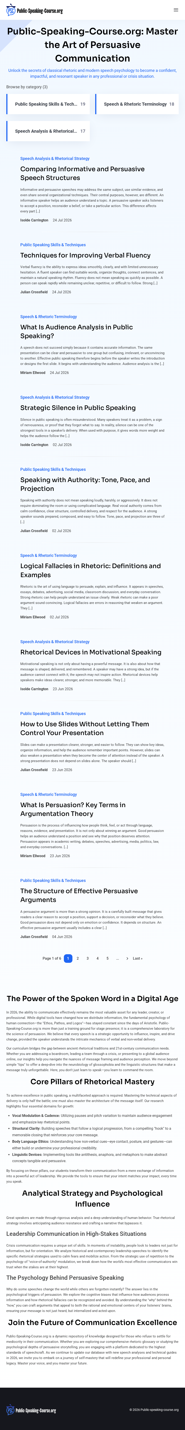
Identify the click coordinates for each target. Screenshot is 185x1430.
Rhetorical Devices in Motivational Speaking (91, 652)
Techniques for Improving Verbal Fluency (85, 255)
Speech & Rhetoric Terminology (48, 316)
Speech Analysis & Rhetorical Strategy (55, 158)
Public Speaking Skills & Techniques (53, 244)
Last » (138, 958)
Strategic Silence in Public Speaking (78, 408)
